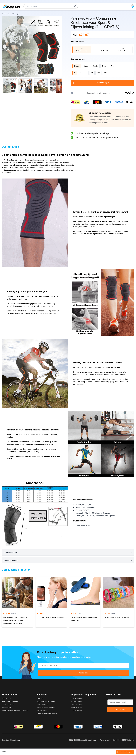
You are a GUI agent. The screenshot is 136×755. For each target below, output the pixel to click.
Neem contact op (8, 704)
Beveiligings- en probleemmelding (15, 710)
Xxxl (105, 73)
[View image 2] (25, 85)
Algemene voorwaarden (46, 701)
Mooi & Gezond (77, 707)
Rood (104, 66)
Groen (86, 66)
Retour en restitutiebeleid (46, 707)
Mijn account (6, 698)
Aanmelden (83, 673)
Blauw (76, 66)
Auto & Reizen (76, 710)
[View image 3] (41, 85)
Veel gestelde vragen (10, 701)
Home (4, 14)
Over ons (40, 698)
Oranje (95, 66)
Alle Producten (77, 698)
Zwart (113, 66)
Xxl (98, 73)
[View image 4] (56, 85)
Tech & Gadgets (77, 704)
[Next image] (59, 46)
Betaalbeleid (6, 707)
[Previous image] (4, 46)
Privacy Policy (42, 710)
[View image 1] (10, 85)
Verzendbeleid (42, 704)
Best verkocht (76, 701)
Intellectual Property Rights (47, 713)
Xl (92, 73)
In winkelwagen (103, 83)
